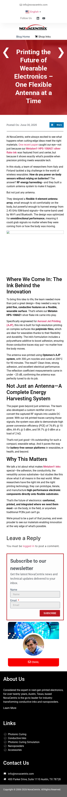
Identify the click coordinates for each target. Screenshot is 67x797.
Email (13, 600)
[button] (56, 125)
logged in (28, 546)
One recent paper (28, 144)
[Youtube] (44, 18)
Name (13, 589)
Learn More (9, 708)
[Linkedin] (38, 18)
